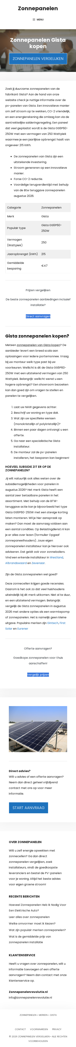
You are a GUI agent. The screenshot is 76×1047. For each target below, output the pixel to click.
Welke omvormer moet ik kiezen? (32, 924)
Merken (43, 1015)
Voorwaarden (39, 1029)
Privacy (56, 1029)
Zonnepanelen (38, 8)
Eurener (22, 629)
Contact (20, 1029)
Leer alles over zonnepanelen (29, 917)
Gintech (52, 623)
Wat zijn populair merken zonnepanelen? (37, 930)
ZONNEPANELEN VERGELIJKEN (38, 58)
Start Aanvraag (29, 807)
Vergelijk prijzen (38, 675)
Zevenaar (38, 563)
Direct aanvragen (38, 316)
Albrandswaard (16, 563)
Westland (56, 557)
